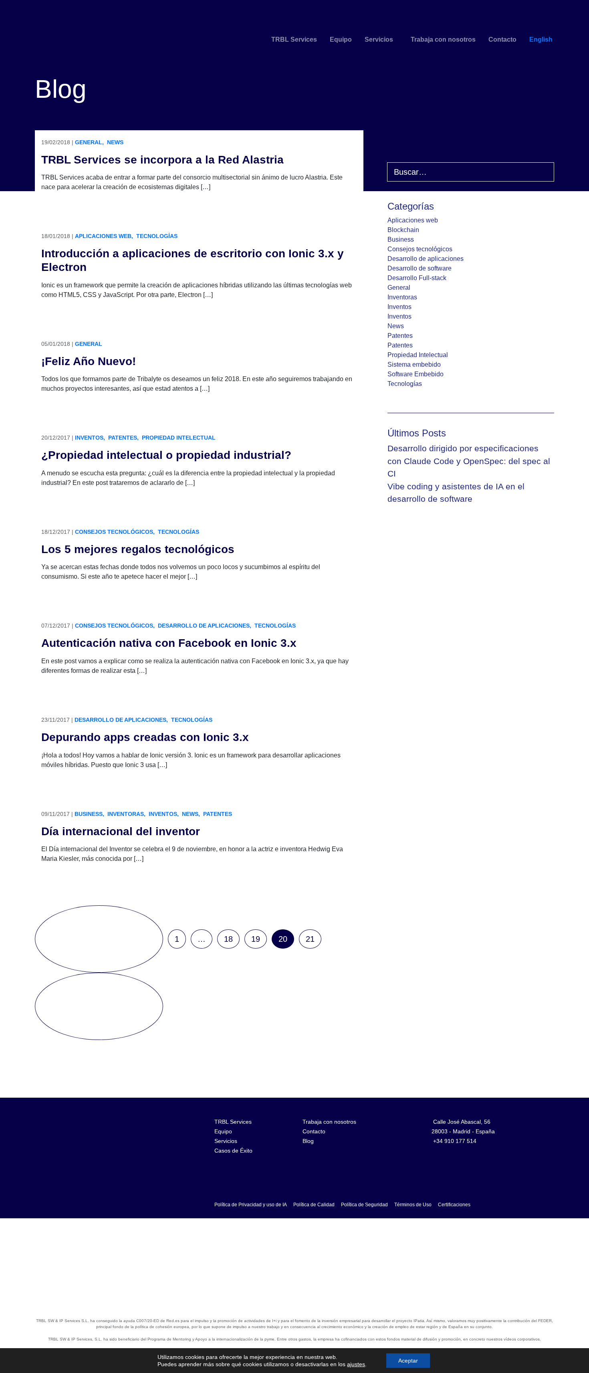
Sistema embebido (414, 364)
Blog (308, 1141)
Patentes (217, 814)
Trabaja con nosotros (443, 39)
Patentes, (123, 437)
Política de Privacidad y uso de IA (250, 1204)
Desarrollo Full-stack (416, 278)
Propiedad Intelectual (179, 437)
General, (89, 142)
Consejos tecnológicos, (115, 532)
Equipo (341, 39)
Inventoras (402, 297)
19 (255, 939)
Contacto (502, 39)
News (115, 142)
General (88, 344)
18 (228, 939)
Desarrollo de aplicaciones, (204, 625)
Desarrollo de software (419, 268)
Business (400, 239)
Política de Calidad (314, 1204)
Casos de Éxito (233, 1150)
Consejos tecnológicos (419, 249)
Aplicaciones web (412, 220)
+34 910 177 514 (454, 1141)
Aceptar (408, 1360)
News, (191, 814)
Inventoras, (126, 814)
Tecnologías (157, 236)
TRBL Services (294, 39)
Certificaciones (454, 1204)
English (541, 39)
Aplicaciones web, (104, 236)
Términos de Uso (413, 1204)
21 (310, 939)
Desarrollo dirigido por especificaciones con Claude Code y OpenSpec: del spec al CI (468, 461)
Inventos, (90, 437)
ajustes (356, 1364)
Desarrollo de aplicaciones (425, 258)
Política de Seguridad (364, 1204)
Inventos (399, 306)
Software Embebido (415, 374)
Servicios (379, 39)
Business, (89, 814)
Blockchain (403, 229)
